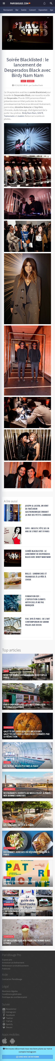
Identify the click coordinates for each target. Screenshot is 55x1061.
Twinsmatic (9, 116)
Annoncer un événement (13, 962)
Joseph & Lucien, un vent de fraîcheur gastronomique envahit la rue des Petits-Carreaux (38, 510)
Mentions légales (10, 991)
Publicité (6, 968)
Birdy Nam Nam (29, 113)
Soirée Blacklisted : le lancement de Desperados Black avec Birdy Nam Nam (38, 554)
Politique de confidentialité (14, 997)
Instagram (11, 1012)
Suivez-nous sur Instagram (28, 1057)
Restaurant (8, 10)
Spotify (9, 1024)
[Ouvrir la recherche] (51, 3)
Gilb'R (40, 113)
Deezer (9, 1027)
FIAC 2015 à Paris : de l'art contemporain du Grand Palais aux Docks (37, 621)
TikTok (9, 1021)
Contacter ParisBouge (12, 979)
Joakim (20, 116)
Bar (16, 10)
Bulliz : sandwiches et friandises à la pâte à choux (36, 576)
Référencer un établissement (15, 965)
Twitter (9, 1018)
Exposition (43, 10)
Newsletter (11, 1009)
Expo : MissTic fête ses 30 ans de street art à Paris (37, 530)
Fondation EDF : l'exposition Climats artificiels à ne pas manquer (35, 601)
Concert (32, 10)
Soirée (23, 10)
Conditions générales (11, 994)
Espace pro (7, 959)
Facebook (10, 1015)
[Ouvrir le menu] (4, 3)
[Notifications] (44, 3)
